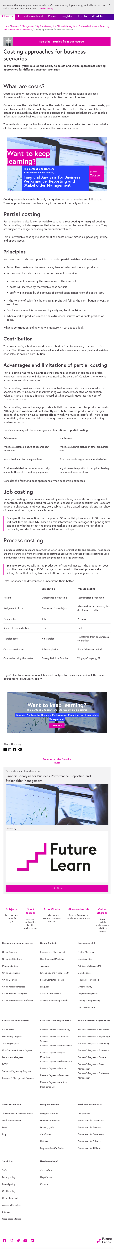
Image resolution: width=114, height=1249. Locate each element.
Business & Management (22, 26)
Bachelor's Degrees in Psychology (94, 1036)
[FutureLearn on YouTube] (25, 1240)
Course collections (87, 1007)
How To (82, 16)
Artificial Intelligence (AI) (89, 965)
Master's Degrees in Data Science (56, 1045)
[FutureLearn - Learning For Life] (103, 1240)
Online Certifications (12, 959)
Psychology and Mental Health (54, 972)
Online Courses (9, 952)
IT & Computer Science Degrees (17, 1050)
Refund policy (8, 1184)
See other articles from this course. (62, 41)
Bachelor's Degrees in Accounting (94, 1043)
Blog (4, 1134)
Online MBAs (8, 1029)
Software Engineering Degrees (16, 1071)
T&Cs (4, 1170)
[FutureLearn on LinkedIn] (32, 1240)
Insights (66, 16)
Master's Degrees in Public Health (56, 1061)
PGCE (5, 1064)
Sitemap (6, 1211)
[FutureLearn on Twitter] (18, 1240)
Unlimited (44, 1141)
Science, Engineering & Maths (54, 1000)
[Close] (109, 4)
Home (6, 26)
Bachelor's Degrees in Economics (93, 1050)
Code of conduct (10, 1198)
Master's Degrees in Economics (54, 1075)
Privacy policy (8, 1177)
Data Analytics (85, 959)
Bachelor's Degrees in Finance (92, 1057)
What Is (97, 16)
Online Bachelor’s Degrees (14, 993)
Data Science (84, 972)
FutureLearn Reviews (50, 1120)
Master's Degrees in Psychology (55, 1029)
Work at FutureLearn (11, 1120)
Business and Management (52, 952)
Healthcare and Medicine (52, 959)
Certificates (45, 1134)
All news (7, 16)
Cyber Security (85, 986)
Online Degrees (9, 979)
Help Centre (46, 1177)
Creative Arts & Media (50, 993)
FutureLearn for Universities (91, 1120)
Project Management (87, 993)
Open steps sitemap (11, 1218)
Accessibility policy (11, 1205)
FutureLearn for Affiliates (89, 1148)
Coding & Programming (89, 1000)
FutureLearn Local (30, 16)
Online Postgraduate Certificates (17, 1000)
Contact (44, 1184)
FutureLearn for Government (91, 1134)
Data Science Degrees (12, 1057)
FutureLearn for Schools (89, 1141)
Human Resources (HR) (88, 979)
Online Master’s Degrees (13, 986)
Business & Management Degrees (18, 1078)
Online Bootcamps (11, 972)
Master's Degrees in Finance (53, 1068)
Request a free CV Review (52, 1148)
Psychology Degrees (12, 1036)
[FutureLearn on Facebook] (5, 1240)
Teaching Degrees (10, 1043)
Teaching (44, 965)
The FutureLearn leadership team (17, 1113)
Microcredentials (10, 965)
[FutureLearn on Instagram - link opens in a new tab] (11, 1240)
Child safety (46, 1170)
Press (52, 16)
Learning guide (47, 1127)
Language (44, 986)
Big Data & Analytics (46, 26)
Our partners (84, 1113)
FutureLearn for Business (89, 1127)
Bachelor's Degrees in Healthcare (93, 1029)
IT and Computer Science (52, 979)
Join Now (57, 888)
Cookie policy (8, 1191)
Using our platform (49, 1113)
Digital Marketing (86, 952)
